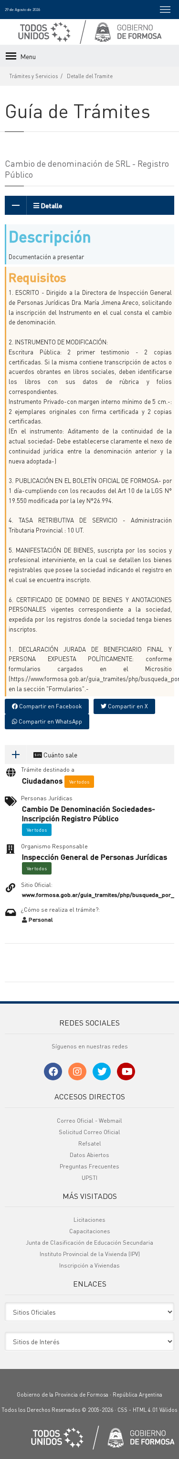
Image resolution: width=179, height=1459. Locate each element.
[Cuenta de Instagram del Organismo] (77, 1071)
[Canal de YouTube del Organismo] (126, 1071)
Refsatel (89, 1143)
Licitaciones (89, 1219)
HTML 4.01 (145, 1410)
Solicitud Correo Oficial (89, 1132)
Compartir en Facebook (50, 706)
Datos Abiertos (89, 1154)
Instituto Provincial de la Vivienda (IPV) (90, 1254)
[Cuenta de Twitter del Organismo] (102, 1071)
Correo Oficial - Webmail (89, 1120)
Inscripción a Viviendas (89, 1265)
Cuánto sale (59, 754)
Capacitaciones (89, 1231)
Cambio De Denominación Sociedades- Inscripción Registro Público (88, 814)
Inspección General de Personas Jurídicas (94, 857)
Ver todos (79, 782)
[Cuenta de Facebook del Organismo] (53, 1071)
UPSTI (89, 1177)
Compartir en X (127, 706)
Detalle (50, 205)
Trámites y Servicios (34, 76)
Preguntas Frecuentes (89, 1166)
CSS (122, 1410)
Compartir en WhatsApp (49, 721)
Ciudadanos (42, 780)
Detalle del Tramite (90, 76)
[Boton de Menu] (165, 9)
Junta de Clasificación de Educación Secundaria (89, 1242)
